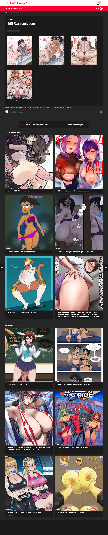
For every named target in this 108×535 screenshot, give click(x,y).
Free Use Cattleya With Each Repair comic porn (75, 252)
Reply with (101, 112)
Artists (20, 8)
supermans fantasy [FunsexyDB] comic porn (74, 384)
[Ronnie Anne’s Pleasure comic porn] (29, 222)
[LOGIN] (101, 8)
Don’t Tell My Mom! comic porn (19, 191)
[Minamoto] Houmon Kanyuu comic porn (73, 191)
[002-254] (52, 51)
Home (8, 8)
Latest (99, 4)
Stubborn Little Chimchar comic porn (22, 312)
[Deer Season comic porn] (29, 355)
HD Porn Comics (16, 3)
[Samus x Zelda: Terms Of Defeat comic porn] (29, 483)
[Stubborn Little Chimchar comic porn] (29, 283)
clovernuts (16, 31)
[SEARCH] (97, 8)
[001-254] (20, 51)
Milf (7, 107)
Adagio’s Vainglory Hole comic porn (71, 513)
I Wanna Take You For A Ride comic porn (73, 447)
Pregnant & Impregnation (63, 107)
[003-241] (84, 51)
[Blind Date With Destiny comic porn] (2, 267)
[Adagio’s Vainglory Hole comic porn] (79, 483)
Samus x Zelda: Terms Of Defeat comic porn (24, 513)
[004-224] (20, 84)
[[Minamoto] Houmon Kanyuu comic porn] (79, 162)
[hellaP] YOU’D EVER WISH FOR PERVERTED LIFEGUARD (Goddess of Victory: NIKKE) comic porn (29, 448)
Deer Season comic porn (17, 384)
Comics (13, 8)
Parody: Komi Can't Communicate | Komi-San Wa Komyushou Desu (32, 107)
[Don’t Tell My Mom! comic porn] (29, 162)
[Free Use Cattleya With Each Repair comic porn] (79, 222)
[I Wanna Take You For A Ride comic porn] (79, 418)
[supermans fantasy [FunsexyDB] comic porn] (79, 355)
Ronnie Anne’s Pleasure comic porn (21, 252)
